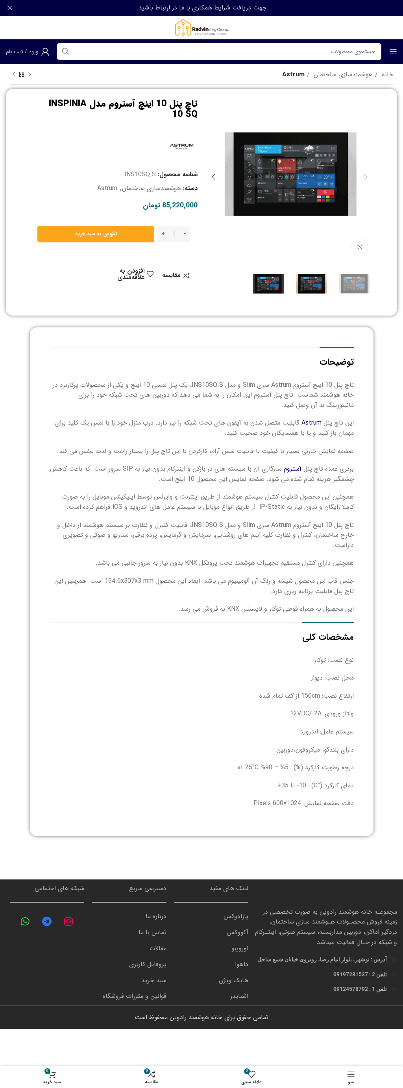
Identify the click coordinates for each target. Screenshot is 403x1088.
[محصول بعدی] (14, 75)
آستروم (292, 469)
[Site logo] (201, 27)
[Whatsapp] (25, 921)
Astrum (293, 74)
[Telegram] (47, 921)
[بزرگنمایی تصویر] (360, 247)
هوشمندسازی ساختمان (342, 74)
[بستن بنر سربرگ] (10, 8)
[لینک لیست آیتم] (211, 916)
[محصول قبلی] (29, 75)
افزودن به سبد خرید (96, 234)
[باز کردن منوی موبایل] (393, 51)
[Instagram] (68, 921)
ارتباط (162, 8)
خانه (386, 74)
